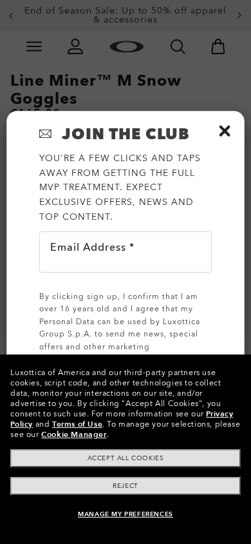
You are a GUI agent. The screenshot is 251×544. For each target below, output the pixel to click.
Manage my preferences (125, 514)
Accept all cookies (126, 458)
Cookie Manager (73, 434)
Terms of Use (77, 424)
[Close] (224, 130)
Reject (125, 486)
